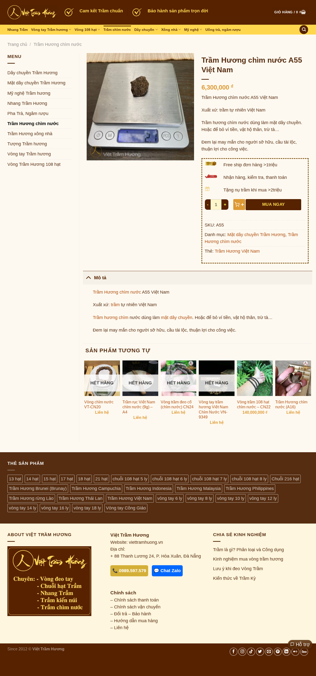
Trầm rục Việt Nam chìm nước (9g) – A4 (138, 407)
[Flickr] (295, 652)
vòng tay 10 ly (230, 498)
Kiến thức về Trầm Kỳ (234, 578)
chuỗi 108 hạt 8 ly (249, 478)
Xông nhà (169, 30)
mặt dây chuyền (176, 317)
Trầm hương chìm (110, 317)
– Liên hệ (119, 627)
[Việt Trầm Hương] (32, 12)
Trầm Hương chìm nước (58, 44)
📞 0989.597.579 (129, 570)
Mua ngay (273, 204)
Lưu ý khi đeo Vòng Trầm (238, 568)
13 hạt (15, 478)
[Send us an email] (269, 652)
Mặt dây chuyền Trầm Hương (36, 82)
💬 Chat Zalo (167, 570)
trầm (115, 304)
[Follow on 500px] (304, 652)
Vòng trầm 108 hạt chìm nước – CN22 (254, 404)
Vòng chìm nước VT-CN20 (99, 404)
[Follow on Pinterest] (278, 652)
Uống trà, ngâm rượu (223, 30)
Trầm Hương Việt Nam (237, 251)
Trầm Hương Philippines (250, 488)
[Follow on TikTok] (251, 652)
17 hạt (67, 478)
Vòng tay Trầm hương (49, 30)
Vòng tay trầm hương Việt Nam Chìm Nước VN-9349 (213, 409)
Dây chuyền (144, 30)
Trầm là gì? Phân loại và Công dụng (248, 549)
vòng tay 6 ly (169, 498)
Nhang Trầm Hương (27, 103)
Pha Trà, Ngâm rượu (27, 113)
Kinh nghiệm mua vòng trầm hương (248, 559)
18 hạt (84, 478)
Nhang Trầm (17, 30)
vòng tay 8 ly (199, 498)
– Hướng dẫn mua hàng (134, 620)
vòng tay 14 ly (22, 508)
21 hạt (101, 478)
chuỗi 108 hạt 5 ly (130, 478)
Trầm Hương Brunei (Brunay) (38, 488)
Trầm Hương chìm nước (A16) (291, 404)
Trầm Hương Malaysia (199, 488)
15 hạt (49, 478)
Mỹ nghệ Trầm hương (28, 93)
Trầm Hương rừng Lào (31, 498)
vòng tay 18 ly (87, 508)
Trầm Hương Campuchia (96, 488)
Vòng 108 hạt (86, 30)
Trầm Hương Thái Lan (80, 498)
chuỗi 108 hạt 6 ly (169, 478)
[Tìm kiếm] (303, 29)
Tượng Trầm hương (27, 143)
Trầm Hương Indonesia (149, 488)
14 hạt (32, 478)
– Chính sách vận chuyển (135, 606)
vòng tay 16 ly (55, 508)
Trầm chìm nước (117, 30)
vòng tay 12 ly (263, 498)
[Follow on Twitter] (260, 652)
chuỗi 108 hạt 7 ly (209, 478)
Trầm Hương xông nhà (29, 133)
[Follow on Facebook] (234, 652)
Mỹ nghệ (191, 30)
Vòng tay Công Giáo (126, 508)
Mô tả (100, 277)
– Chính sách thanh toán (134, 600)
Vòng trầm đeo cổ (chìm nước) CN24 (177, 404)
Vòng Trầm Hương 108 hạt (33, 164)
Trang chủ (17, 44)
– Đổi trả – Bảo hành (130, 613)
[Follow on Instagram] (242, 652)
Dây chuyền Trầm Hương (32, 72)
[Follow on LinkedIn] (286, 652)
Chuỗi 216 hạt (285, 478)
